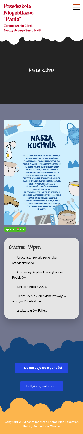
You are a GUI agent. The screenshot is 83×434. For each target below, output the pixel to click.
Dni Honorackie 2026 (32, 287)
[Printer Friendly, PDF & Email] (15, 229)
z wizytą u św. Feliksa (32, 310)
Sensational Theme (46, 426)
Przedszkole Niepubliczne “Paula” (19, 12)
